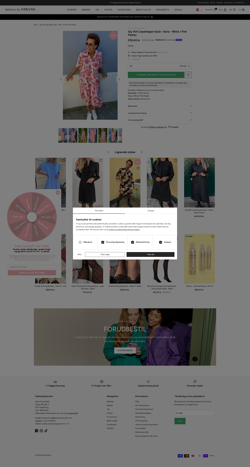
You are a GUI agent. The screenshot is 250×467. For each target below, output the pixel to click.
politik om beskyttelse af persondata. (124, 229)
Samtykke (99, 210)
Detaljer (151, 211)
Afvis (80, 254)
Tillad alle (150, 254)
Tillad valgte (105, 254)
